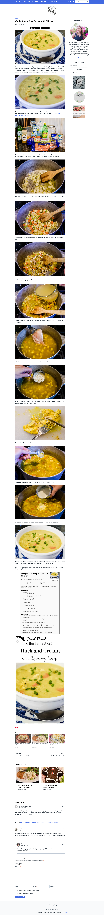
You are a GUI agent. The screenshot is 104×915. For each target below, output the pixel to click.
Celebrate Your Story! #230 (58, 755)
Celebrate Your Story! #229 (22, 755)
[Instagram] (68, 2)
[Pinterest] (71, 2)
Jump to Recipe (36, 28)
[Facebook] (66, 2)
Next (63, 780)
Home (16, 1)
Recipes (51, 1)
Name (17, 886)
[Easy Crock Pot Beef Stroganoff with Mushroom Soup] (23, 738)
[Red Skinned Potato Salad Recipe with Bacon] (40, 738)
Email (35, 886)
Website (52, 886)
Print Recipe (46, 28)
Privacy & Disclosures (52, 909)
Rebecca (18, 24)
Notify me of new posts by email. (24, 893)
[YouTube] (73, 2)
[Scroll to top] (101, 913)
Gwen (20, 828)
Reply (63, 806)
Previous (17, 780)
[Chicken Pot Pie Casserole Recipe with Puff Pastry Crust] (57, 738)
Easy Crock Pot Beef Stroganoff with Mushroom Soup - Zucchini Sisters (39, 822)
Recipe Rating (18, 863)
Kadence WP (64, 912)
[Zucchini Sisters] (52, 10)
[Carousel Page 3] (41, 794)
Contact (56, 1)
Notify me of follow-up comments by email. (27, 890)
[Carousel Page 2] (40, 794)
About (20, 1)
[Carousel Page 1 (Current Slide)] (38, 794)
